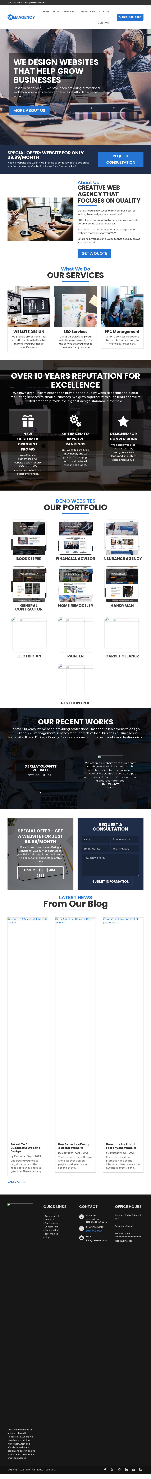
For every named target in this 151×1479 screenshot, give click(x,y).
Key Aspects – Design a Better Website (74, 1146)
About (56, 11)
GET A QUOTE (94, 253)
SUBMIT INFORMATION (111, 881)
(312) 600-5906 (131, 17)
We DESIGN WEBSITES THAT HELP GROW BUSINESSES (56, 71)
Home (46, 11)
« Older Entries (16, 1182)
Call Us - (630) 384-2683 (40, 873)
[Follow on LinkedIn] (126, 1470)
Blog (106, 11)
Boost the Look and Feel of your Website (121, 1146)
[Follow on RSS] (140, 1470)
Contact (103, 22)
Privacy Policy (90, 11)
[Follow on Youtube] (133, 1470)
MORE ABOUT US (29, 110)
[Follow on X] (112, 1470)
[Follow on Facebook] (105, 1470)
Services (69, 11)
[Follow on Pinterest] (119, 1470)
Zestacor (19, 1156)
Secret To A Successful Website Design (25, 1147)
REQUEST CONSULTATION (120, 159)
